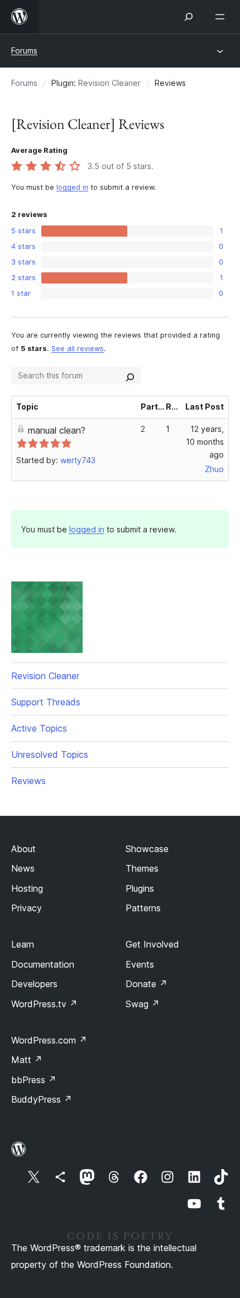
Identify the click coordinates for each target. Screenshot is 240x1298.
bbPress (33, 1079)
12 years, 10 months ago (205, 441)
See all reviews (77, 348)
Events (140, 964)
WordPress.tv (44, 1003)
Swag (143, 1003)
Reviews (28, 780)
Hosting (27, 888)
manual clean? (56, 430)
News (23, 868)
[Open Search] (188, 16)
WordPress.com (49, 1040)
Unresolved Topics (49, 754)
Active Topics (39, 728)
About (23, 848)
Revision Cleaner (109, 83)
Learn (22, 944)
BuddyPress (41, 1099)
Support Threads (45, 702)
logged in (72, 187)
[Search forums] (130, 375)
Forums (24, 50)
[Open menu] (222, 16)
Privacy (26, 908)
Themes (142, 868)
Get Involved (152, 944)
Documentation (42, 964)
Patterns (143, 908)
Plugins (140, 888)
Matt (26, 1059)
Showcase (147, 848)
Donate (146, 983)
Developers (34, 983)
